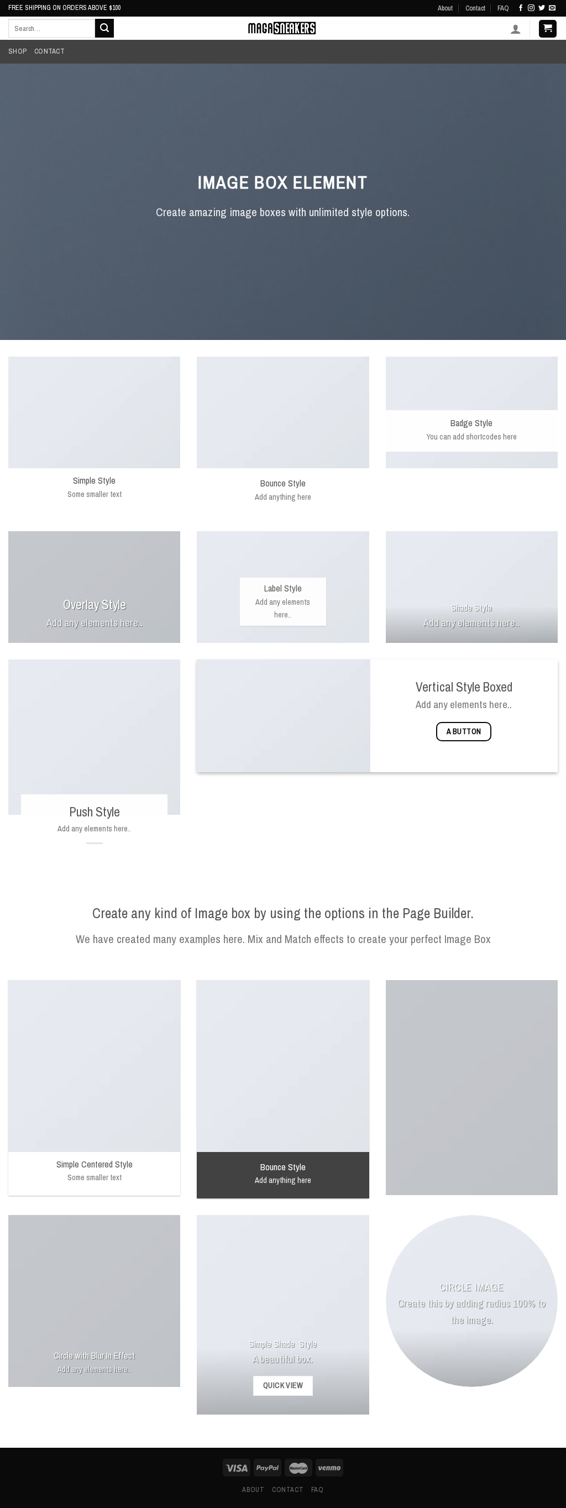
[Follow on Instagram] (531, 8)
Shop (17, 51)
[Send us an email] (552, 8)
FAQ (503, 8)
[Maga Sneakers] (283, 28)
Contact (475, 8)
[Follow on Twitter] (541, 8)
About (445, 8)
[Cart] (548, 29)
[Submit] (104, 28)
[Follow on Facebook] (520, 8)
